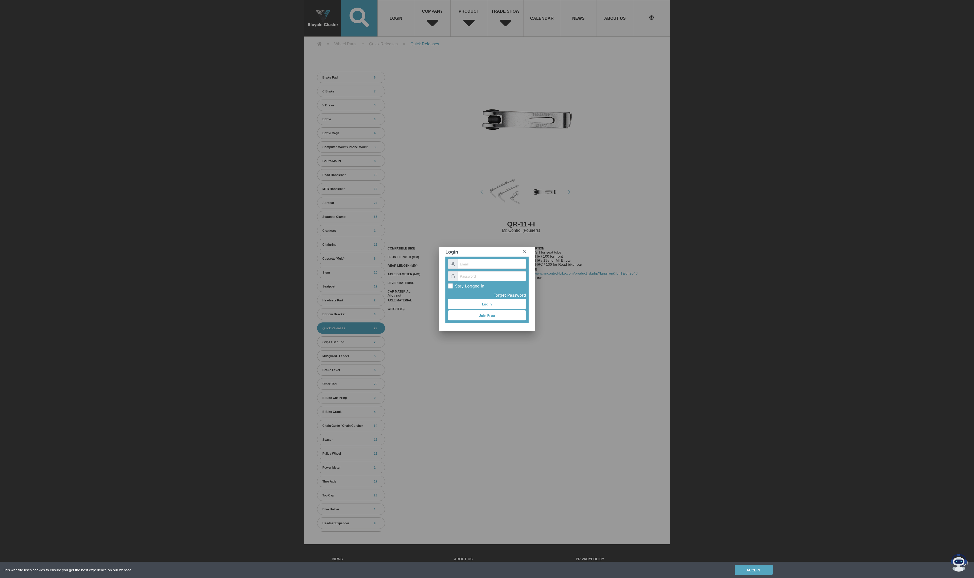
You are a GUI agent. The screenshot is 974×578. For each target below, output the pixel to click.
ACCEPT (753, 570)
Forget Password (510, 295)
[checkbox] (450, 285)
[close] (524, 252)
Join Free (487, 315)
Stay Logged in (469, 286)
